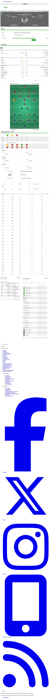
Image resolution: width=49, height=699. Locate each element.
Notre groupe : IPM (9, 395)
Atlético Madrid (7, 284)
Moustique (5, 354)
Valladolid (8, 295)
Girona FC (14, 292)
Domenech (4, 70)
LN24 (4, 356)
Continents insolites (6, 365)
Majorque (14, 25)
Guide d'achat (7, 383)
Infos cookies (7, 376)
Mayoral (46, 69)
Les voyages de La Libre (7, 364)
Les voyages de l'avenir (7, 363)
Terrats (46, 53)
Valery (3, 75)
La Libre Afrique (6, 359)
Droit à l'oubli (7, 377)
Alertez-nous (7, 390)
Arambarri (46, 52)
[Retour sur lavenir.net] (24, 1)
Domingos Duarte (44, 67)
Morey (2, 69)
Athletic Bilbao (15, 289)
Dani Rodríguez (4, 72)
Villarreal (14, 286)
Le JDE (4, 369)
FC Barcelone (8, 286)
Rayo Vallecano (15, 287)
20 (46, 10)
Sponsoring (7, 394)
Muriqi (2, 77)
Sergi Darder (6, 53)
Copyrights (7, 379)
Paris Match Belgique (7, 353)
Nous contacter (8, 389)
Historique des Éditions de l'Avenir (11, 393)
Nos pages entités (8, 384)
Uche (47, 54)
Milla (47, 60)
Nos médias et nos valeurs (10, 392)
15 (34, 10)
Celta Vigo (8, 287)
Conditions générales (9, 380)
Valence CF (8, 289)
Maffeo (2, 60)
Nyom (47, 55)
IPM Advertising (6, 368)
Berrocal (46, 68)
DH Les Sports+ (6, 352)
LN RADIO (5, 357)
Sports (25, 4)
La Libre (4, 351)
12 (27, 10)
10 (22, 10)
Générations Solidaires (7, 371)
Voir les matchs (15, 299)
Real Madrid (15, 293)
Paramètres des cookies (9, 378)
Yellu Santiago (45, 75)
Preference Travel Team (7, 366)
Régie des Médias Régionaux (8, 370)
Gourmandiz (5, 358)
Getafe (35, 25)
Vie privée (7, 375)
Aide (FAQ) (7, 388)
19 (44, 10)
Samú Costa (3, 74)
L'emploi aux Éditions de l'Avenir (11, 391)
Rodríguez (46, 62)
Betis (14, 284)
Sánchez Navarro (5, 73)
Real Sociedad (8, 292)
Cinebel (4, 360)
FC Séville (8, 293)
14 (32, 10)
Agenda (4, 362)
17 (39, 10)
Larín (2, 52)
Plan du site (7, 381)
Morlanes (3, 62)
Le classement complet (41, 337)
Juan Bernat (45, 73)
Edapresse (5, 350)
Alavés (14, 295)
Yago (4, 361)
